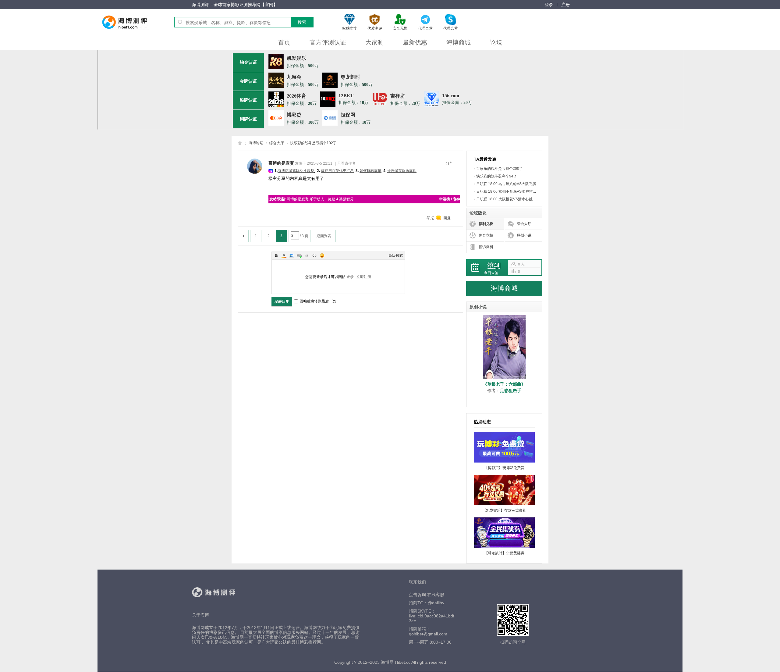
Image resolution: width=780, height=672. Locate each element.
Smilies (322, 255)
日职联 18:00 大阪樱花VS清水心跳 (504, 199)
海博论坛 (256, 143)
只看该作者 (346, 163)
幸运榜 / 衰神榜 (451, 199)
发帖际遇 (276, 199)
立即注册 (363, 277)
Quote (307, 255)
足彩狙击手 (510, 390)
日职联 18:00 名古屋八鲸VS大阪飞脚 (506, 184)
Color (284, 255)
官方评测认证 (328, 42)
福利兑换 (486, 224)
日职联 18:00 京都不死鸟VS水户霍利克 (508, 191)
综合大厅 (276, 143)
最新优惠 (415, 42)
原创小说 (524, 235)
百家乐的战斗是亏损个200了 (499, 168)
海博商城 (458, 42)
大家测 (374, 42)
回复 (447, 218)
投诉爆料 (486, 247)
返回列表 (324, 236)
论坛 (496, 42)
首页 (284, 42)
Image (292, 255)
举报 (430, 218)
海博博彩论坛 (240, 143)
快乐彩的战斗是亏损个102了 (313, 143)
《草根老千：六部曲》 (504, 384)
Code (314, 255)
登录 (350, 277)
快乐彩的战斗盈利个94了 (496, 176)
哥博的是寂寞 (281, 163)
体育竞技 (486, 235)
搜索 (302, 22)
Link (299, 255)
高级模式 (395, 255)
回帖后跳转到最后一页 (318, 301)
